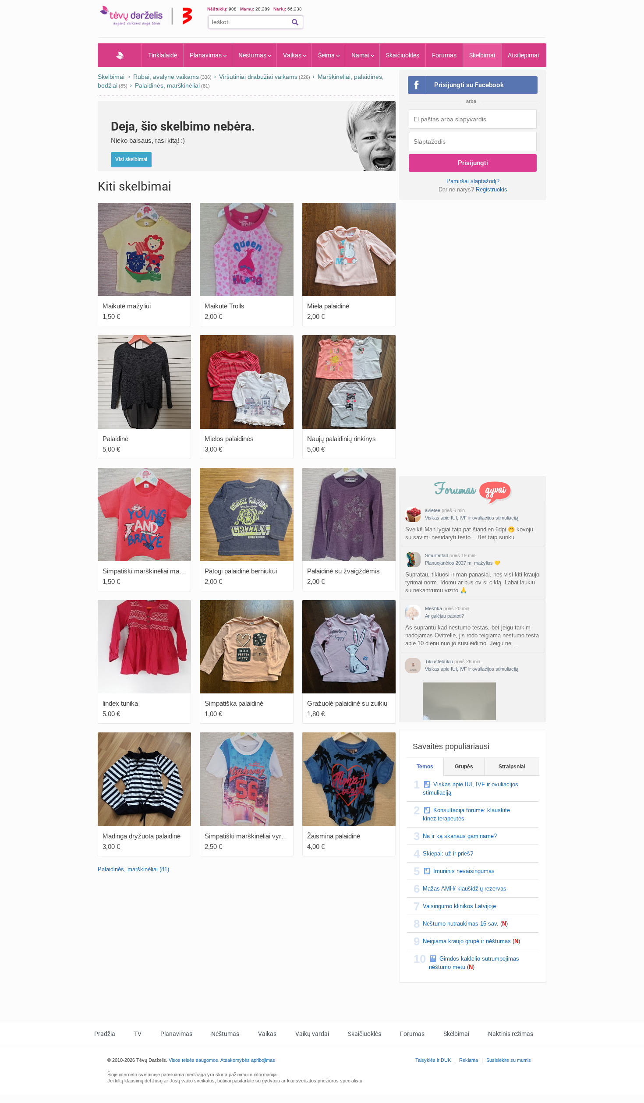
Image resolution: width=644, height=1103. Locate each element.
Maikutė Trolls (224, 306)
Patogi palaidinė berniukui (241, 571)
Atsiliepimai (523, 55)
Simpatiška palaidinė (234, 703)
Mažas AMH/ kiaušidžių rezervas (464, 888)
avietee (432, 510)
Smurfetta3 (436, 555)
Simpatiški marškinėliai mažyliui (148, 571)
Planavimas (206, 55)
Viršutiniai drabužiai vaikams (258, 76)
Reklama (468, 1060)
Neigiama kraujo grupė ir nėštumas (467, 941)
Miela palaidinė (328, 306)
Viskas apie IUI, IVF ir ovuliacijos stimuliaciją (471, 517)
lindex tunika (120, 703)
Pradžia (120, 55)
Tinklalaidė (162, 55)
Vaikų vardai (312, 1033)
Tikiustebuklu (439, 661)
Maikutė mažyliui (127, 306)
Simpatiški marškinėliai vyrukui (249, 836)
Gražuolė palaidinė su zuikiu (347, 703)
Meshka (433, 608)
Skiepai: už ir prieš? (448, 853)
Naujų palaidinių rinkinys (341, 438)
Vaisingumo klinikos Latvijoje (459, 906)
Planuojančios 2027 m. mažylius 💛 (462, 563)
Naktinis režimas (510, 1033)
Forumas (444, 55)
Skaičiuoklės (402, 55)
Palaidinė (115, 438)
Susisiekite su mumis (508, 1060)
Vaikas (292, 55)
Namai (360, 55)
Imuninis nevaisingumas (464, 871)
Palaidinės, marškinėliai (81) (133, 869)
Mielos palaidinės (229, 438)
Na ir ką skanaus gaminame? (460, 836)
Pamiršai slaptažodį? (472, 181)
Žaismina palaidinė (333, 836)
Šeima (326, 55)
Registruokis (491, 189)
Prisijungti (473, 163)
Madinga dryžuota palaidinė (141, 836)
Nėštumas (252, 55)
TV (138, 1033)
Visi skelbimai (131, 159)
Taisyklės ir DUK (433, 1060)
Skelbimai (482, 55)
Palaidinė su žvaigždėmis (343, 571)
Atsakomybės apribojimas (247, 1060)
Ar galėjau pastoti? (444, 616)
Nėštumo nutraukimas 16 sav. (461, 923)
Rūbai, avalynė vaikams (166, 76)
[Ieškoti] (295, 22)
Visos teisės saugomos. (194, 1060)
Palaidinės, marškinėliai (167, 85)
